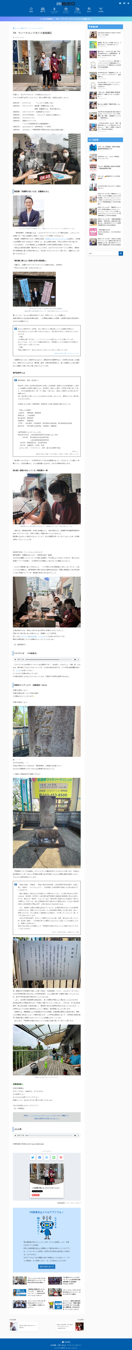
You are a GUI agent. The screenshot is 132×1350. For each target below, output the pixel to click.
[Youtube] (120, 3)
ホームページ (23, 636)
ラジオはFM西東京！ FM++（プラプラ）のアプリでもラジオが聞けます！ (66, 19)
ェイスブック (48, 1115)
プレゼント (77, 12)
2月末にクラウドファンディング (56, 239)
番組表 (31, 11)
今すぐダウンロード (47, 1266)
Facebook (33, 636)
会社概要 (100, 11)
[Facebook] (124, 3)
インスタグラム (35, 1115)
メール (18, 670)
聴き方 (89, 11)
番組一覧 (42, 11)
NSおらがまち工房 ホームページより (67, 353)
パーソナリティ (54, 12)
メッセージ (66, 12)
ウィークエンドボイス (73, 1203)
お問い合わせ (61, 1345)
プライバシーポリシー (74, 1345)
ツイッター (42, 636)
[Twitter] (128, 3)
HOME (67, 1342)
